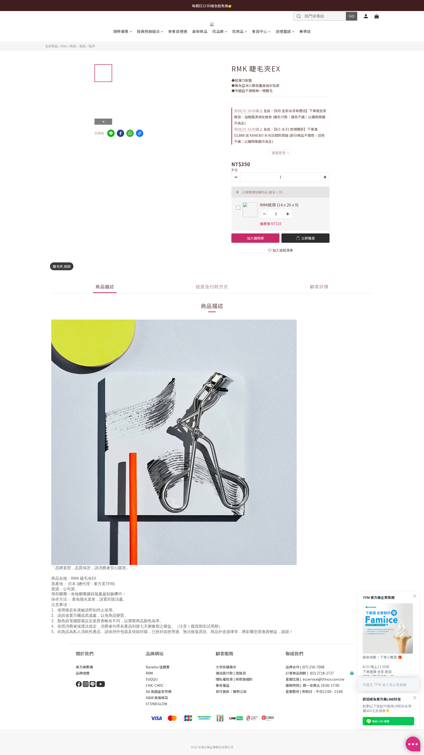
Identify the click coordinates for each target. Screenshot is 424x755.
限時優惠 (121, 31)
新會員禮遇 (177, 31)
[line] (111, 133)
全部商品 (51, 46)
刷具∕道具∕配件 (82, 46)
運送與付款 (224, 673)
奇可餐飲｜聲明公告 (231, 691)
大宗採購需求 (226, 666)
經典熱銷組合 (148, 31)
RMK (64, 46)
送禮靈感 (283, 31)
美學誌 (305, 31)
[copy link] (139, 133)
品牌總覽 (83, 673)
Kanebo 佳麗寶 (158, 666)
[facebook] (120, 133)
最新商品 (199, 31)
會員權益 (222, 685)
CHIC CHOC (155, 685)
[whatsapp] (130, 133)
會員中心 (259, 31)
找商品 (238, 31)
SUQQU (152, 679)
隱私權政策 (224, 679)
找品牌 (218, 31)
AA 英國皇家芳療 (159, 691)
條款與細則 (244, 679)
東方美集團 (84, 666)
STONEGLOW (156, 703)
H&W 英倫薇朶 (157, 697)
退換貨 (241, 673)
